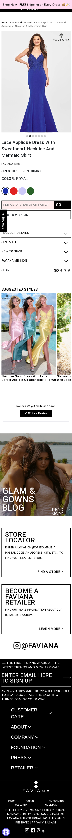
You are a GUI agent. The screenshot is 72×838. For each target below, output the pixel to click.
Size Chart (32, 171)
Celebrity (21, 804)
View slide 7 (45, 136)
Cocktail (51, 804)
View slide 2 (30, 136)
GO (58, 205)
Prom (11, 801)
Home (4, 22)
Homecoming (55, 801)
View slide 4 (36, 136)
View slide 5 (39, 136)
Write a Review (40, 414)
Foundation (26, 747)
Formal (31, 801)
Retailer (22, 767)
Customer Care (24, 713)
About (19, 726)
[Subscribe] (67, 678)
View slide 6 (42, 136)
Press (19, 757)
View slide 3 (33, 136)
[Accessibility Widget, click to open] (6, 832)
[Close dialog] (68, 4)
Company (22, 737)
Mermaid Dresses (22, 22)
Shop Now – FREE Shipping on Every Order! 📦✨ (36, 4)
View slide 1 (27, 136)
